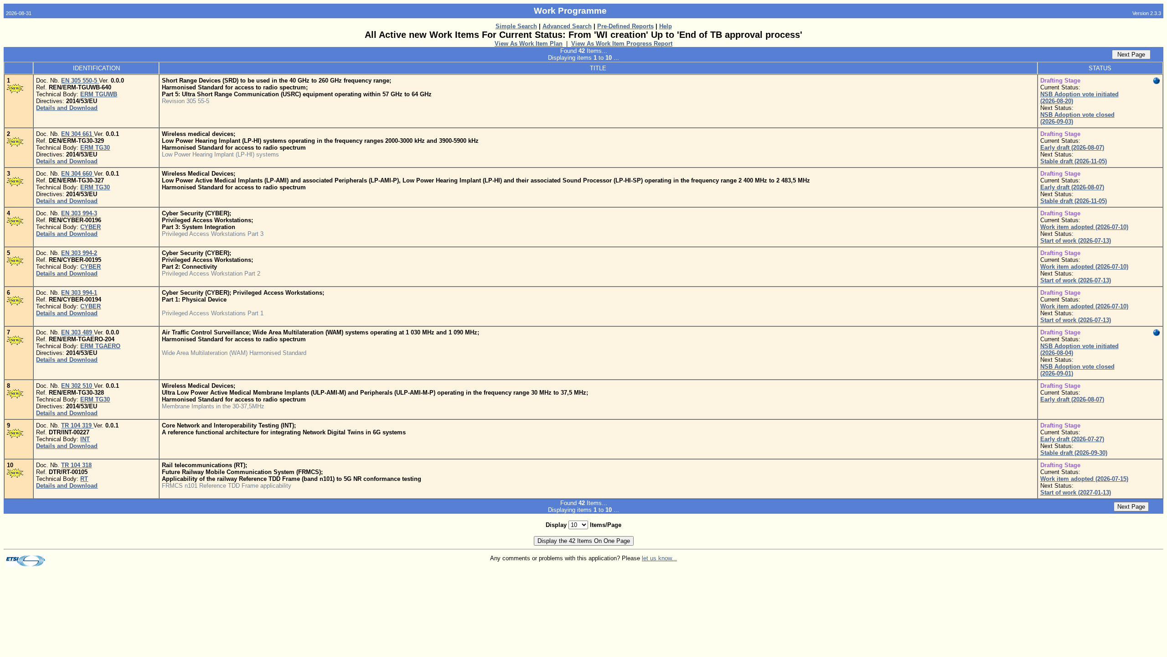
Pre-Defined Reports (625, 26)
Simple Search (516, 26)
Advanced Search (567, 26)
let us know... (659, 558)
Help (665, 26)
